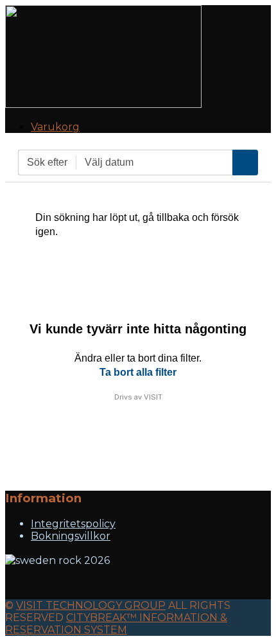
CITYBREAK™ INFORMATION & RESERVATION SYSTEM (116, 623)
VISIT (153, 396)
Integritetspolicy (73, 524)
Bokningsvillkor (70, 536)
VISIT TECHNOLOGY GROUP (91, 605)
